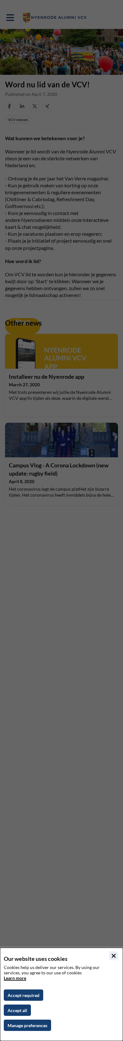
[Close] (113, 955)
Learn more (15, 978)
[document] (61, 994)
